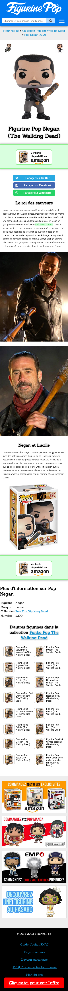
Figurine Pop (11, 31)
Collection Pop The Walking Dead (43, 31)
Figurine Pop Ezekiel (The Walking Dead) (23, 680)
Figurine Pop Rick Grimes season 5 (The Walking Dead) (54, 743)
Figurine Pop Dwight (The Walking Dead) (53, 650)
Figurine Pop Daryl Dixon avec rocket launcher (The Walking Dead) (54, 760)
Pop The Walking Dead (31, 611)
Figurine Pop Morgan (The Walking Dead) (23, 742)
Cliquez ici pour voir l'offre (34, 982)
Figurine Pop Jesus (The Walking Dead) (23, 758)
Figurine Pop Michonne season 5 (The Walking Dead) (24, 713)
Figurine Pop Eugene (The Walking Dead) (23, 665)
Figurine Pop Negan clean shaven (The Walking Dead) (53, 681)
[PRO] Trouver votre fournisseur (34, 967)
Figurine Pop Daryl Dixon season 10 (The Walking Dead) (23, 651)
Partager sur (37, 177)
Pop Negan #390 (35, 35)
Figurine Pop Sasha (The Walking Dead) (53, 665)
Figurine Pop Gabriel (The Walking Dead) (23, 727)
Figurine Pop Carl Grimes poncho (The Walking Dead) (24, 697)
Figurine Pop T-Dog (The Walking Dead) (53, 727)
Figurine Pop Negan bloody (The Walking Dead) (53, 697)
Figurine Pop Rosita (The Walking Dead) (53, 711)
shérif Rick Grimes (44, 224)
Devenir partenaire (34, 959)
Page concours (34, 952)
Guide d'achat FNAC (34, 944)
